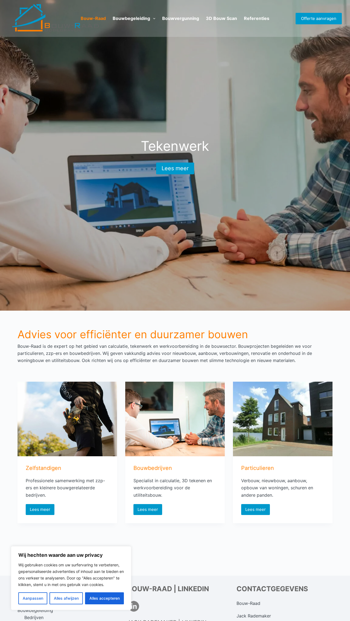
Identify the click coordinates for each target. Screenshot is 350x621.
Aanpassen (33, 598)
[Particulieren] (282, 419)
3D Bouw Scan (221, 18)
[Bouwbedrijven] (175, 419)
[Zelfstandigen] (67, 419)
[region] (71, 578)
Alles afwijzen (66, 598)
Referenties (256, 18)
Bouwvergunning (180, 18)
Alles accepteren (104, 598)
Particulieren (257, 468)
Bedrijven (33, 617)
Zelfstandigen (43, 468)
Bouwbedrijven (152, 468)
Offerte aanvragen (318, 18)
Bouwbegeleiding (131, 18)
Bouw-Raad (93, 18)
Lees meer (175, 168)
